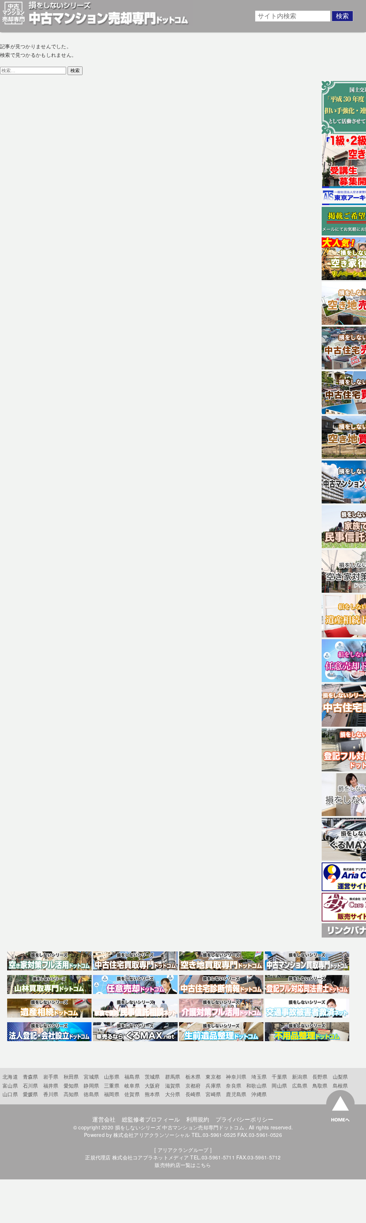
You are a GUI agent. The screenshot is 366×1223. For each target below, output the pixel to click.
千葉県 (279, 1076)
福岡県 (111, 1094)
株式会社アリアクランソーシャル (151, 1134)
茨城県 (152, 1076)
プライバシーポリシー (245, 1119)
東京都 (213, 1076)
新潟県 (299, 1076)
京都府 (193, 1085)
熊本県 (152, 1094)
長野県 (320, 1076)
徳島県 (91, 1094)
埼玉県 (259, 1076)
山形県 (111, 1076)
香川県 (51, 1094)
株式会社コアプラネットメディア (150, 1157)
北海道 (10, 1076)
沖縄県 (259, 1094)
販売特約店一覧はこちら (183, 1164)
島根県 (340, 1085)
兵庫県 (213, 1085)
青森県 (30, 1076)
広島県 (299, 1085)
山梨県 (340, 1076)
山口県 (10, 1094)
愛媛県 (30, 1094)
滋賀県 (172, 1085)
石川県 (30, 1085)
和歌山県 (256, 1085)
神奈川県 (236, 1076)
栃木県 (193, 1076)
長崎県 (193, 1094)
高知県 (71, 1094)
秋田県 (71, 1076)
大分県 (172, 1094)
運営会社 (103, 1119)
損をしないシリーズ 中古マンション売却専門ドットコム (179, 1127)
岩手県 (51, 1076)
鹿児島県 (236, 1094)
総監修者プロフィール (151, 1119)
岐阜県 (132, 1085)
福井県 (51, 1085)
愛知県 (71, 1085)
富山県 (10, 1085)
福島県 (132, 1076)
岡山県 (279, 1085)
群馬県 (172, 1076)
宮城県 (91, 1076)
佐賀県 (132, 1094)
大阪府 (152, 1085)
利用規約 (197, 1119)
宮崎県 (213, 1094)
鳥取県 (320, 1085)
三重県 (111, 1085)
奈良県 (233, 1085)
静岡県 (91, 1085)
